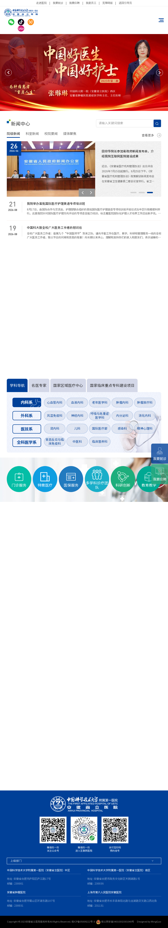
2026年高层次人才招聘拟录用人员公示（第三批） (44, 314)
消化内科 (145, 415)
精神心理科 (144, 428)
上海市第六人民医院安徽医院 (104, 892)
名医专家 (39, 385)
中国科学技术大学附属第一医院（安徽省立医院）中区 (38, 870)
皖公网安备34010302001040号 (117, 922)
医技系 (27, 429)
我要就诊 (58, 3)
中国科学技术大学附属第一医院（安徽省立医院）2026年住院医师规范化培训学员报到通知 (71, 342)
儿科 (77, 428)
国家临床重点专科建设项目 (112, 385)
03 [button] (150, 192)
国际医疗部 (99, 428)
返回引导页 (125, 3)
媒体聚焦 (69, 133)
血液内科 (77, 402)
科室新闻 (32, 133)
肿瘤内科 (122, 402)
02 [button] (142, 192)
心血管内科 (54, 402)
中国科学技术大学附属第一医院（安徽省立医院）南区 (118, 870)
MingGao (156, 922)
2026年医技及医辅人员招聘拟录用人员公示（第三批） (47, 296)
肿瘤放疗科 (144, 402)
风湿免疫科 (54, 415)
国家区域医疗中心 (68, 385)
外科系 (27, 416)
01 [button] (133, 192)
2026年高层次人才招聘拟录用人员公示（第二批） (44, 333)
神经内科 (77, 415)
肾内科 (54, 428)
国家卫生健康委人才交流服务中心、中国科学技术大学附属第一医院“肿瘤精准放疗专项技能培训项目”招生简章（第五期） (78, 286)
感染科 (122, 428)
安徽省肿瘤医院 (16, 892)
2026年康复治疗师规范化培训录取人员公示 (39, 323)
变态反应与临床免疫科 (55, 441)
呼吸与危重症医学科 (100, 415)
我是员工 (91, 3)
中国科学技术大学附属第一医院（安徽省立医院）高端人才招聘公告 (56, 277)
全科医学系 (27, 442)
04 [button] (18, 772)
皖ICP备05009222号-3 (83, 922)
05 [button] (26, 772)
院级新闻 (13, 133)
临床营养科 (99, 441)
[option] (84, 72)
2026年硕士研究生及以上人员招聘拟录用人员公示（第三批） (52, 305)
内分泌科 (122, 415)
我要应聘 (74, 3)
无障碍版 (107, 3)
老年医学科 (99, 402)
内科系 (27, 402)
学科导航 (17, 385)
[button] (8, 72)
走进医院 (41, 3)
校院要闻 (51, 133)
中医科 (77, 441)
